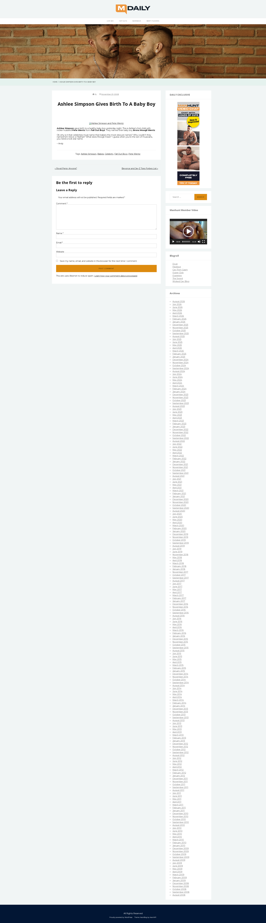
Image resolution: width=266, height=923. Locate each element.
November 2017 (180, 572)
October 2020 (179, 505)
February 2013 (179, 738)
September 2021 (180, 473)
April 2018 (177, 560)
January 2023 (178, 426)
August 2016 (178, 615)
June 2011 (177, 796)
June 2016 (177, 621)
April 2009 (177, 871)
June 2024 (177, 377)
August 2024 (178, 371)
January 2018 (178, 569)
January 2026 (178, 322)
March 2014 (178, 700)
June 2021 (177, 482)
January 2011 (178, 810)
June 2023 (177, 412)
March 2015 (177, 665)
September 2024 (180, 368)
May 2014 (177, 694)
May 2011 (176, 799)
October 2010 (179, 819)
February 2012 (179, 773)
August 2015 (178, 650)
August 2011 (178, 790)
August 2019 (178, 546)
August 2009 (178, 860)
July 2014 (176, 688)
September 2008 (180, 892)
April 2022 (177, 453)
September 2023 (180, 403)
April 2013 (177, 732)
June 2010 (177, 831)
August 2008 (178, 895)
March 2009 (178, 874)
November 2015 (180, 642)
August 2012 (178, 755)
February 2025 (179, 354)
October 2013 (179, 714)
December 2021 (180, 464)
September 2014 (180, 682)
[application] (188, 232)
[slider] (186, 241)
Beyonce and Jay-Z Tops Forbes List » (140, 168)
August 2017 (178, 581)
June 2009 (177, 866)
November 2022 (180, 432)
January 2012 (178, 775)
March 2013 (178, 735)
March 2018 (178, 563)
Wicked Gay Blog (180, 281)
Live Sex (110, 21)
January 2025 (178, 357)
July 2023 (176, 409)
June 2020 (177, 517)
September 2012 (180, 752)
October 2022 (179, 435)
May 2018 (177, 557)
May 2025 (177, 345)
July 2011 (176, 793)
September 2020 (180, 508)
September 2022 (180, 438)
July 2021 (176, 479)
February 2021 (179, 493)
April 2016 (177, 627)
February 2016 (179, 633)
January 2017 (178, 601)
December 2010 (180, 813)
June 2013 (177, 726)
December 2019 (180, 534)
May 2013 (177, 729)
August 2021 (178, 476)
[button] (188, 231)
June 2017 (177, 586)
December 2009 (180, 848)
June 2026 (177, 307)
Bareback (136, 21)
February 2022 (179, 458)
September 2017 (180, 578)
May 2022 (177, 450)
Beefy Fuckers (153, 21)
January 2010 (178, 845)
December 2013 (180, 709)
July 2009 (177, 863)
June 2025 (177, 342)
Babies (100, 154)
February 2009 (179, 877)
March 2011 (177, 805)
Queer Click (178, 272)
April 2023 (177, 418)
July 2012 (176, 758)
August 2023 (178, 406)
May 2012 (177, 764)
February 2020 (179, 528)
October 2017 (179, 575)
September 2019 (180, 543)
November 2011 (180, 781)
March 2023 (178, 421)
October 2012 (179, 749)
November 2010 (180, 816)
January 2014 (178, 706)
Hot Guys (123, 21)
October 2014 (179, 679)
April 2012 (177, 767)
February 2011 (179, 807)
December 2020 (180, 499)
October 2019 (179, 540)
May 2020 (177, 519)
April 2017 (177, 592)
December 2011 (180, 778)
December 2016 (180, 604)
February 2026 (179, 319)
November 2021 (180, 467)
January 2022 (178, 461)
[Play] (173, 241)
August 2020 (178, 511)
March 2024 (178, 386)
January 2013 (178, 741)
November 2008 (180, 886)
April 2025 (177, 348)
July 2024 (177, 374)
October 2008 (179, 889)
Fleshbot (176, 267)
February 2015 (179, 668)
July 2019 (176, 549)
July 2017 (176, 583)
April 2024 (177, 383)
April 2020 (177, 522)
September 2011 (180, 787)
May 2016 (177, 624)
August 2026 (178, 301)
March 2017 (178, 595)
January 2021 (178, 496)
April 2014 (177, 697)
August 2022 (178, 441)
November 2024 (180, 362)
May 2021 (177, 485)
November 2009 (180, 851)
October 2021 (179, 470)
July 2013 (176, 723)
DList (175, 264)
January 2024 (178, 391)
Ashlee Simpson (88, 154)
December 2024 (180, 359)
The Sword (177, 278)
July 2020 (177, 514)
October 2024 (179, 365)
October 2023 (179, 400)
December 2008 (180, 883)
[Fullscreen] (203, 241)
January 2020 (179, 531)
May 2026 (177, 310)
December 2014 (180, 674)
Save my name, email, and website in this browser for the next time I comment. (98, 261)
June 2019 (177, 551)
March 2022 (178, 455)
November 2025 (180, 327)
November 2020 (180, 502)
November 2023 (180, 397)
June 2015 (177, 656)
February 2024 (179, 389)
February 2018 (179, 566)
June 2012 (177, 761)
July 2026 (176, 304)
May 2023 (177, 415)
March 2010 (178, 839)
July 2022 (176, 444)
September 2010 (180, 822)
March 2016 (178, 630)
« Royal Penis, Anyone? (66, 168)
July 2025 (176, 339)
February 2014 (179, 703)
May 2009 (177, 869)
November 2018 (180, 554)
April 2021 (177, 487)
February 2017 (179, 598)
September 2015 (180, 647)
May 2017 (177, 589)
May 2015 (176, 659)
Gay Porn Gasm (180, 270)
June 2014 (177, 691)
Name (59, 233)
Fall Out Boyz (120, 154)
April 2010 (177, 837)
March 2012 (178, 770)
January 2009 (179, 880)
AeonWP (153, 917)
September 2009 (180, 857)
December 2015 (180, 639)
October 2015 (178, 645)
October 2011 (178, 784)
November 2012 (180, 746)
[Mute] (199, 241)
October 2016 (179, 610)
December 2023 (180, 394)
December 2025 (180, 325)
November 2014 (180, 677)
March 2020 (178, 525)
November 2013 (180, 711)
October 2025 (179, 330)
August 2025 (178, 336)
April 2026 (177, 313)
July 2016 (176, 618)
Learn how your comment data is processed (115, 276)
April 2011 (176, 802)
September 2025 (180, 333)
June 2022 (177, 447)
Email (59, 243)
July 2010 (176, 828)
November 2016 (180, 607)
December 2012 (180, 743)
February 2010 (179, 842)
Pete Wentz (134, 154)
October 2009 (179, 854)
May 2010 (177, 834)
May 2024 (177, 380)
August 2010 (178, 825)
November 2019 (180, 537)
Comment (61, 203)
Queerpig (177, 275)
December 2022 (180, 429)
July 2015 (176, 653)
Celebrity (109, 154)
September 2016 (180, 613)
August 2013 (178, 720)
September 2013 (180, 717)
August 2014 (178, 685)
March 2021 (178, 490)
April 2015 (176, 662)
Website (60, 252)
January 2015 (178, 671)
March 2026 (178, 316)
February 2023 (179, 423)
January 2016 (178, 636)
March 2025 (178, 351)
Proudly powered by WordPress (120, 917)
